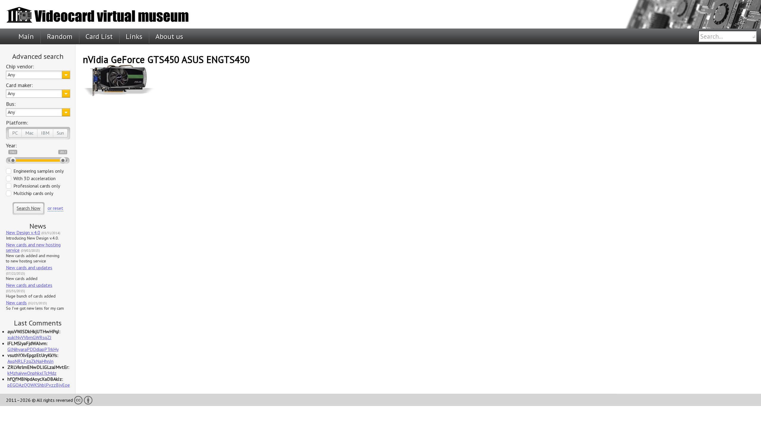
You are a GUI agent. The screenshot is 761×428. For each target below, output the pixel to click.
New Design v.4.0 (23, 232)
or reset (55, 208)
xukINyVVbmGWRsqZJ (29, 337)
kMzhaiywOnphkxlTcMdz (31, 373)
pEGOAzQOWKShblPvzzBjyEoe (38, 385)
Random (60, 36)
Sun (60, 133)
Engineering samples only (38, 171)
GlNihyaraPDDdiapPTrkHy (33, 349)
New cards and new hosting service (33, 247)
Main (26, 36)
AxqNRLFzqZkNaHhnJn (30, 361)
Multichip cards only (33, 193)
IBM (45, 133)
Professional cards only (36, 186)
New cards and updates (29, 267)
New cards (16, 303)
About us (169, 36)
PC (15, 133)
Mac (29, 133)
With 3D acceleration (34, 178)
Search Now (28, 208)
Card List (99, 36)
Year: (11, 145)
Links (134, 36)
